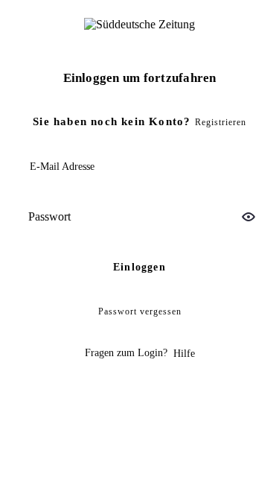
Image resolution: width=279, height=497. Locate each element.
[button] (248, 217)
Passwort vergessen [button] (140, 311)
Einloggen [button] (139, 267)
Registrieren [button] (220, 122)
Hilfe (184, 353)
